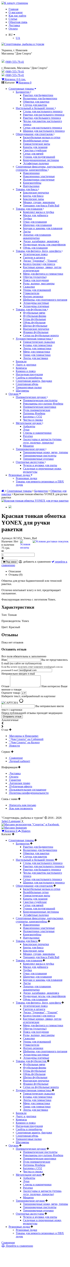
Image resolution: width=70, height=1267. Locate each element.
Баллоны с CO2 (32, 416)
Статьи (13, 18)
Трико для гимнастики (37, 354)
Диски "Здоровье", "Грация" (40, 260)
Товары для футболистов (31, 309)
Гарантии (15, 779)
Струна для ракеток (35, 104)
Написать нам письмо (22, 805)
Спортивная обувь (27, 384)
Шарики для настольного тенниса (44, 130)
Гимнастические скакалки (39, 341)
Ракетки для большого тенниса (42, 117)
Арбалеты (29, 426)
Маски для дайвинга (35, 215)
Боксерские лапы (33, 199)
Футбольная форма (34, 315)
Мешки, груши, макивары (39, 202)
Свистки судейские (35, 150)
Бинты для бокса (33, 195)
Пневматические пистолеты (40, 400)
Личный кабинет (19, 761)
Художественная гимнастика (34, 338)
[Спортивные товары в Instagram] (14, 827)
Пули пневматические (36, 410)
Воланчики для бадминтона (40, 98)
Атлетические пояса (35, 254)
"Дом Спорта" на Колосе (24, 742)
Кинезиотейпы (32, 182)
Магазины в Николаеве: (24, 735)
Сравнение (16, 757)
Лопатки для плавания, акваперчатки (37, 236)
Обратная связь (18, 22)
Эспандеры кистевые (36, 302)
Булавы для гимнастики (37, 345)
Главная (13, 9)
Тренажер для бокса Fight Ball (41, 205)
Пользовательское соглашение (27, 789)
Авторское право (19, 783)
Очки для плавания (35, 221)
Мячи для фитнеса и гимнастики (43, 273)
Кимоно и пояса (26, 371)
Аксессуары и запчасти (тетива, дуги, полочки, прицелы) (42, 441)
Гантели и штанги (34, 257)
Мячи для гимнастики (36, 351)
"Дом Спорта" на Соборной (26, 739)
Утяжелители (31, 293)
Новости (14, 745)
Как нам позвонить (21, 808)
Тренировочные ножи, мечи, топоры (45, 452)
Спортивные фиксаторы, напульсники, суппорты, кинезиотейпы (40, 168)
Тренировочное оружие (30, 449)
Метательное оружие (29, 423)
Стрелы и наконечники (37, 432)
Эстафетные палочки (36, 163)
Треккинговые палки (29, 387)
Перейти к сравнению (19, 1245)
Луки (26, 429)
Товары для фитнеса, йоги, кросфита (39, 251)
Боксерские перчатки (36, 192)
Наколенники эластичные (39, 176)
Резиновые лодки (20, 475)
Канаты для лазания (35, 147)
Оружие (14, 393)
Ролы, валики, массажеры (39, 283)
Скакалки (29, 286)
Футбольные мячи (34, 312)
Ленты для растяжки (35, 358)
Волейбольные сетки (36, 140)
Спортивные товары (21, 88)
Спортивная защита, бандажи (34, 380)
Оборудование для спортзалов (34, 134)
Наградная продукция (29, 374)
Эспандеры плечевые (36, 306)
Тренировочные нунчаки (38, 458)
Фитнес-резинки (33, 296)
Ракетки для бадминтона (38, 95)
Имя (4, 659)
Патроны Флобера (34, 413)
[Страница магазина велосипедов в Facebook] (30, 824)
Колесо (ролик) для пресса (39, 264)
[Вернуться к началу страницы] (14, 3)
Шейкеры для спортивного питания (45, 299)
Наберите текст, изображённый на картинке (28, 696)
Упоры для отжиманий (37, 289)
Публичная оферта (20, 786)
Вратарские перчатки (36, 328)
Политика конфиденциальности (29, 792)
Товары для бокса (27, 189)
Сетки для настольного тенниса (42, 127)
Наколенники (31, 173)
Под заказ (11, 561)
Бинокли (21, 361)
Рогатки (28, 436)
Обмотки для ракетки (36, 101)
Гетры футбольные (34, 319)
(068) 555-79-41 (14, 71)
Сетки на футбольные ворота (41, 335)
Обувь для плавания (35, 247)
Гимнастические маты (36, 143)
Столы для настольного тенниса (42, 111)
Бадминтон (23, 91)
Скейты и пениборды (29, 377)
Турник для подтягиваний (39, 156)
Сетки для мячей (33, 153)
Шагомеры (22, 390)
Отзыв (5, 686)
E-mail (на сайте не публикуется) (32, 667)
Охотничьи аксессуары (30, 462)
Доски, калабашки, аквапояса (41, 241)
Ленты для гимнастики (37, 348)
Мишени (28, 445)
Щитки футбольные (35, 325)
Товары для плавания (29, 208)
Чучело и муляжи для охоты (40, 465)
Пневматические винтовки (39, 406)
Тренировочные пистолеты (39, 455)
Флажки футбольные (35, 332)
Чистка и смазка (33, 419)
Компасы (21, 367)
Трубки (27, 218)
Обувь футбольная (34, 322)
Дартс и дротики (26, 364)
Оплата (13, 28)
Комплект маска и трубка (38, 212)
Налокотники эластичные (39, 179)
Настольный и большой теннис (35, 108)
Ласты (27, 231)
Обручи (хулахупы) (34, 277)
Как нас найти (17, 15)
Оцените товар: (10, 692)
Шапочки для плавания (37, 225)
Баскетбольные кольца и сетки (41, 137)
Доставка (14, 25)
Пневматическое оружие (31, 397)
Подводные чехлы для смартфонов (44, 244)
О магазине (16, 12)
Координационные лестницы (41, 160)
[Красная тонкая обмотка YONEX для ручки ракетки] (35, 500)
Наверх (26, 830)
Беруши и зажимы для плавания (42, 228)
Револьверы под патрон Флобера (43, 403)
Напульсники (31, 186)
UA (18, 38)
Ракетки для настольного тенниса (43, 114)
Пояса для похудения (36, 280)
